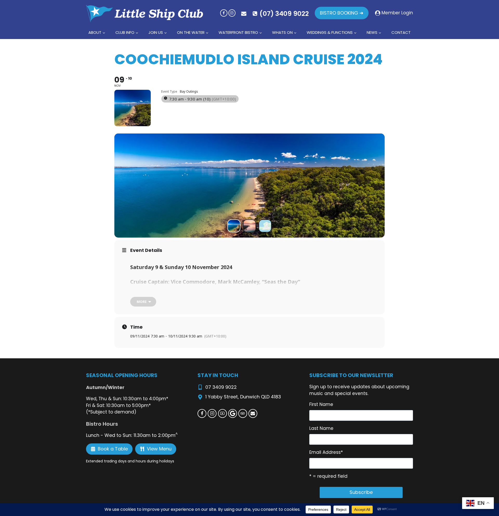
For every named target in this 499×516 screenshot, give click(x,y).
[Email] (252, 413)
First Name (321, 404)
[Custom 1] (232, 413)
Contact (401, 32)
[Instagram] (231, 12)
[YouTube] (222, 413)
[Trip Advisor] (242, 413)
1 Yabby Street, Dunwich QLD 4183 (243, 396)
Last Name (321, 428)
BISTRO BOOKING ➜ (341, 13)
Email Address (326, 452)
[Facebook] (223, 12)
